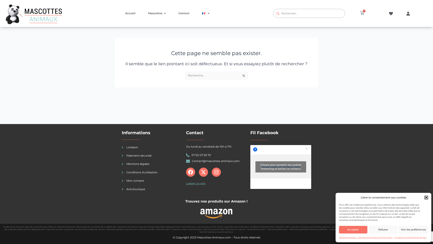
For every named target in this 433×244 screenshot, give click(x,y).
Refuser (383, 229)
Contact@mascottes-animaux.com (216, 161)
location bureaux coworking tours (217, 232)
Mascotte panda (114, 229)
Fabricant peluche (318, 229)
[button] (426, 197)
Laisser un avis (195, 183)
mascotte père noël (197, 229)
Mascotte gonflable (299, 229)
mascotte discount (65, 227)
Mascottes (155, 13)
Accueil (130, 13)
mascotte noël (282, 227)
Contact (183, 13)
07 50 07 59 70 (201, 155)
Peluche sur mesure (235, 229)
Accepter (353, 229)
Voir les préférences (413, 229)
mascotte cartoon (256, 229)
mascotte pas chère (43, 227)
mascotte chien (179, 229)
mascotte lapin (162, 229)
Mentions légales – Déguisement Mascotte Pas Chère (366, 237)
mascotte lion (130, 229)
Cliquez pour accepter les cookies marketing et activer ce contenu (280, 166)
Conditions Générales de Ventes (410, 237)
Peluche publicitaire (277, 229)
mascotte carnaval (299, 227)
